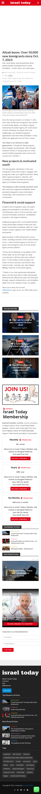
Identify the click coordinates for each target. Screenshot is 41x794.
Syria (35, 761)
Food (12, 765)
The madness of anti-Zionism (21, 743)
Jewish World (15, 733)
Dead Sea (30, 769)
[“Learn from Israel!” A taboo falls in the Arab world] (6, 533)
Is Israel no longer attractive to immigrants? (20, 345)
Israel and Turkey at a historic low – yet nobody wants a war (24, 542)
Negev (5, 776)
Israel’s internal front (18, 709)
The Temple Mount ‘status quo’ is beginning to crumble (20, 573)
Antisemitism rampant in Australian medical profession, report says (23, 737)
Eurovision (27, 761)
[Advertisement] (20, 28)
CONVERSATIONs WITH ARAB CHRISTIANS (17, 758)
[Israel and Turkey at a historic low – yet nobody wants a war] (6, 541)
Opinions (14, 539)
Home (4, 78)
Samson (26, 754)
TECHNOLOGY (8, 761)
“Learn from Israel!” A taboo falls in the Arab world (24, 534)
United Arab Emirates (18, 776)
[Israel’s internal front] (6, 709)
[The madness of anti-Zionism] (6, 742)
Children (30, 772)
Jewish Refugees (18, 769)
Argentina (6, 754)
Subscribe (6, 691)
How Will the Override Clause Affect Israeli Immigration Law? (21, 367)
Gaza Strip (20, 772)
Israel (9, 78)
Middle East (15, 531)
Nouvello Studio (27, 785)
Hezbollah (19, 765)
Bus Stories (17, 754)
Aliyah (10, 76)
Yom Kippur (30, 765)
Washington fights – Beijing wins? (22, 549)
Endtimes (6, 769)
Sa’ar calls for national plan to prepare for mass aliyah (21, 322)
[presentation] (33, 559)
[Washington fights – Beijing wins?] (6, 548)
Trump (18, 761)
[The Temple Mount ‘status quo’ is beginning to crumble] (6, 728)
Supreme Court (8, 772)
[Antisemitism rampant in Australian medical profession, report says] (6, 735)
